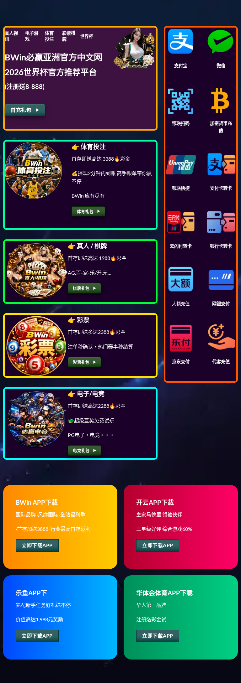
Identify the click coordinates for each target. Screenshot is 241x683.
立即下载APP (37, 545)
